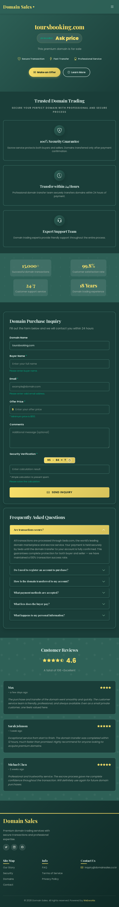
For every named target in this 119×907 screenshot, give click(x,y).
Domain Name (19, 337)
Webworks (89, 900)
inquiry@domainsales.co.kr (101, 867)
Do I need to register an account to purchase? (41, 570)
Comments (17, 424)
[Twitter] (6, 847)
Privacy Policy (50, 879)
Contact (8, 885)
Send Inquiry (61, 492)
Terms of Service (52, 873)
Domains (8, 879)
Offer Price (17, 401)
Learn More (78, 72)
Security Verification (24, 454)
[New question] (69, 460)
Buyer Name (18, 356)
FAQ (44, 867)
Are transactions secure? (29, 529)
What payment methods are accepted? (36, 592)
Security (8, 873)
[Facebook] (22, 847)
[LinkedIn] (14, 847)
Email (14, 379)
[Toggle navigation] (112, 6)
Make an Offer (46, 72)
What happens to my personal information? (39, 615)
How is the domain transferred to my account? (41, 581)
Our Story (9, 867)
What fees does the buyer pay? (32, 604)
